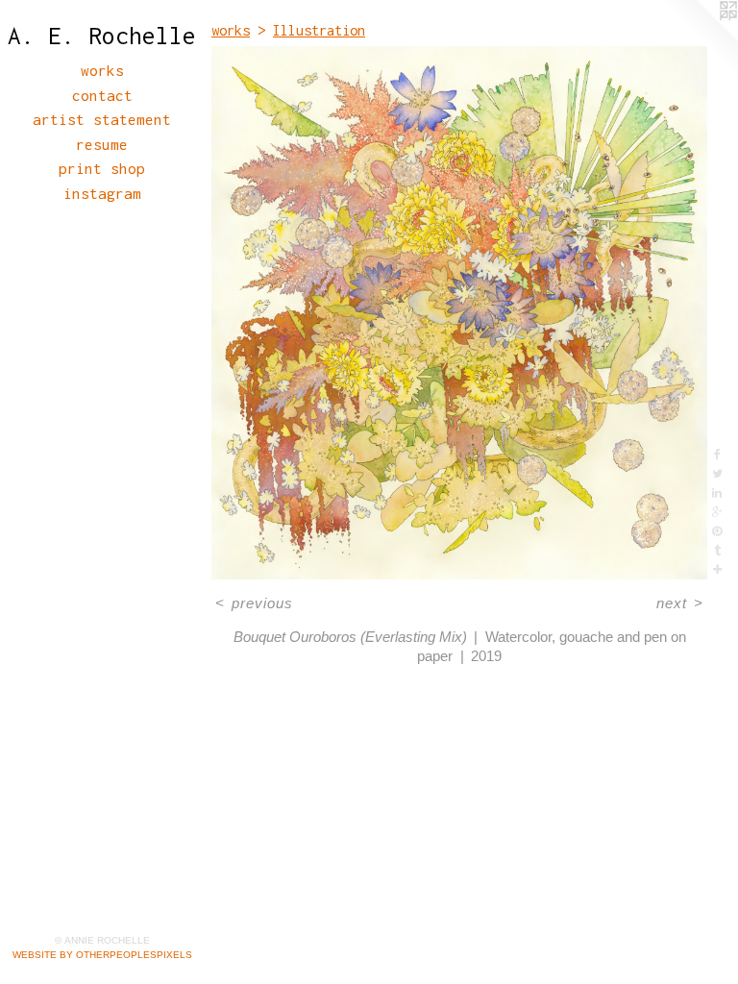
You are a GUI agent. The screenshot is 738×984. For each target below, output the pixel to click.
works (102, 70)
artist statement (102, 119)
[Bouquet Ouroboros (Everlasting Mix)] (459, 312)
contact (102, 95)
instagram (102, 193)
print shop (102, 168)
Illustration (319, 30)
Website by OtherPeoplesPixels (102, 954)
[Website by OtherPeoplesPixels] (699, 38)
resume (102, 144)
